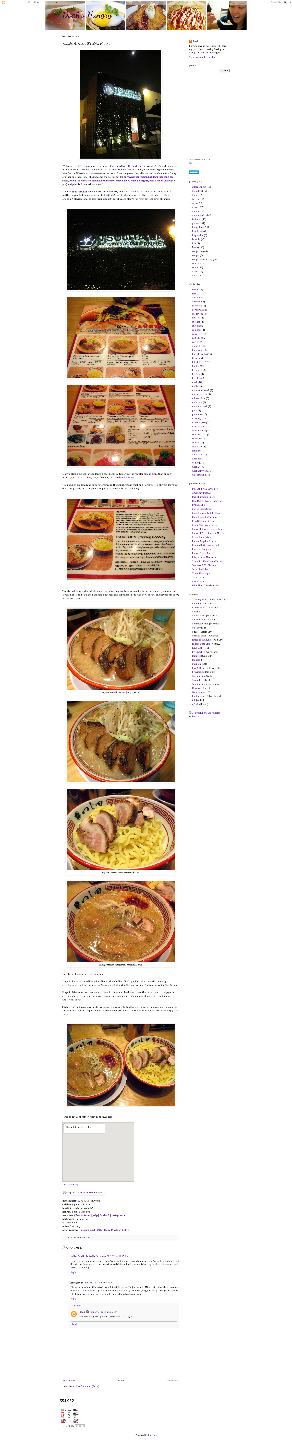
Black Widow (126, 477)
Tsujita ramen (80, 191)
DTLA (195, 290)
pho (74, 184)
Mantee (196, 656)
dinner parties (199, 215)
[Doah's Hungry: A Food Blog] (190, 163)
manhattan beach (201, 390)
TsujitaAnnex (83, 1215)
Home (121, 1381)
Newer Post (69, 1381)
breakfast (197, 191)
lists (194, 243)
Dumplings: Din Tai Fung (204, 517)
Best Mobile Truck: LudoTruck (207, 501)
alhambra (197, 297)
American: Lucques (201, 493)
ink (194, 700)
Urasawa (196, 688)
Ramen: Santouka (201, 553)
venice (195, 463)
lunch (82, 1238)
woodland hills (200, 475)
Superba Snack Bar (201, 684)
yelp (95, 1215)
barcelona (197, 306)
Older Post (172, 1381)
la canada (197, 358)
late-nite (196, 239)
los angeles (198, 370)
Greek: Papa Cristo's (202, 537)
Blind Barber (198, 608)
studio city (197, 447)
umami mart (88, 1230)
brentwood (197, 314)
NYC (194, 294)
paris (194, 410)
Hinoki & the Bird (201, 644)
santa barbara (199, 426)
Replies (77, 1306)
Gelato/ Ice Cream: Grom (204, 525)
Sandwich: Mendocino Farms (207, 561)
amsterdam (198, 302)
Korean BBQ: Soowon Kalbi (206, 545)
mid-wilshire (198, 398)
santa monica (199, 431)
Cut (193, 628)
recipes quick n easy (202, 259)
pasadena (197, 414)
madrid (196, 382)
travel (195, 271)
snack (195, 267)
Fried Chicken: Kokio (203, 521)
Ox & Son (197, 664)
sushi (65, 180)
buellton (196, 322)
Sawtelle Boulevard (132, 166)
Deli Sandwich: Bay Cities (205, 489)
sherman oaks (199, 434)
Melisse (196, 660)
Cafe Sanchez (199, 615)
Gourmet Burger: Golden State (207, 529)
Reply (73, 1272)
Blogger (152, 1435)
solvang (196, 443)
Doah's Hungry (87, 14)
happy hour (198, 227)
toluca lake (197, 455)
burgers (143, 180)
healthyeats (198, 231)
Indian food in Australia (82, 1256)
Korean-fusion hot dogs (144, 177)
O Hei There (104, 1230)
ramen (119, 180)
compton (196, 330)
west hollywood (200, 471)
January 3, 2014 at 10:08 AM (98, 1283)
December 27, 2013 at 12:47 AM (112, 1256)
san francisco (199, 422)
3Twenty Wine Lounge (203, 599)
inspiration (197, 235)
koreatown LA (199, 354)
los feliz (196, 374)
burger (195, 199)
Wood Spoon (198, 692)
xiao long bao (166, 177)
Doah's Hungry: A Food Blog (200, 159)
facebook (105, 1215)
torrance (196, 459)
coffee (195, 203)
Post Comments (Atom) (87, 1386)
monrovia (197, 402)
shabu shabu (164, 180)
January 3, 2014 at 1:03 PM (103, 1312)
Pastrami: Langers (201, 549)
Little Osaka (83, 166)
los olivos (197, 378)
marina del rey (199, 394)
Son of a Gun (198, 676)
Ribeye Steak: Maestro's (204, 557)
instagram (117, 1215)
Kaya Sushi (197, 648)
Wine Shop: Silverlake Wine (206, 585)
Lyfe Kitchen (198, 652)
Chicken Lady (199, 620)
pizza (152, 180)
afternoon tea (199, 187)
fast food (196, 219)
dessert (196, 207)
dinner (76, 1238)
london (196, 366)
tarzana (196, 451)
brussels (196, 318)
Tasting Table (119, 1230)
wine (194, 275)
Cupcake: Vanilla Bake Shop (206, 513)
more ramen (131, 180)
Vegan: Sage (198, 581)
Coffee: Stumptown (202, 509)
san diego (197, 418)
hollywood (197, 350)
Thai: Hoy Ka (198, 577)
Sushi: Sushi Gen (200, 569)
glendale (196, 346)
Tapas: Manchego (201, 573)
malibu (195, 386)
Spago (195, 680)
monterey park (200, 406)
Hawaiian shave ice (80, 180)
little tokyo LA (199, 362)
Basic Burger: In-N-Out (203, 497)
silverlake (197, 438)
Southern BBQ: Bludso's (204, 565)
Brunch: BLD (198, 505)
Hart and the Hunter (202, 640)
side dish (196, 263)
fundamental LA (200, 696)
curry (127, 177)
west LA (89, 1238)
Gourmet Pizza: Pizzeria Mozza (208, 533)
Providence (198, 672)
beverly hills (198, 310)
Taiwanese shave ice (103, 180)
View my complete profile (202, 57)
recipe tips (197, 251)
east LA (196, 342)
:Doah (82, 1312)
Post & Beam (199, 668)
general (196, 223)
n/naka (196, 704)
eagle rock (197, 338)
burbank (196, 326)
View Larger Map (70, 1185)
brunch (195, 195)
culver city (197, 334)
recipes (196, 255)
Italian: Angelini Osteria (204, 541)
